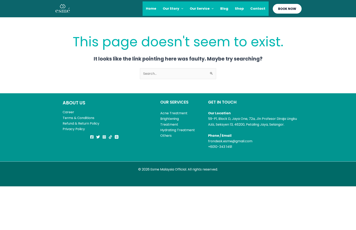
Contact (257, 8)
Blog (224, 8)
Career (68, 112)
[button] (181, 8)
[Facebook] (92, 137)
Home (151, 8)
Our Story (171, 8)
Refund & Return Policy (81, 123)
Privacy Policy (74, 129)
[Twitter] (98, 137)
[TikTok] (110, 137)
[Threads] (116, 137)
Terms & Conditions (78, 118)
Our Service (200, 8)
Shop (239, 8)
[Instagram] (104, 137)
